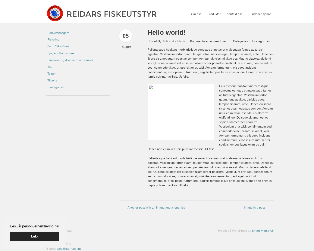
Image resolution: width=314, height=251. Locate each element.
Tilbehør (53, 80)
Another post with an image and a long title (154, 207)
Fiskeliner (53, 39)
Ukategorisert (56, 87)
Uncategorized (260, 41)
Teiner (51, 73)
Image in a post (256, 207)
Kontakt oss (234, 14)
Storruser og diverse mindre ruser (70, 60)
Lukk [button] (34, 236)
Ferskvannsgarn (58, 33)
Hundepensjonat (259, 14)
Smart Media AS (263, 230)
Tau (49, 66)
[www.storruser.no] (105, 13)
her (56, 226)
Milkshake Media (174, 41)
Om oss (196, 14)
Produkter (214, 14)
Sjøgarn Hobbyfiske (60, 53)
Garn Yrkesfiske (58, 46)
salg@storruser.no (69, 248)
